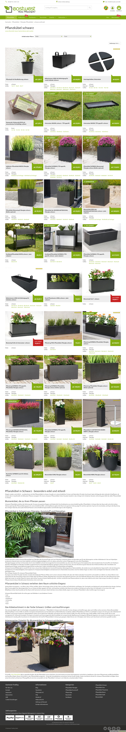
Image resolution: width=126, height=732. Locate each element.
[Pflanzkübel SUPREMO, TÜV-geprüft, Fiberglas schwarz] (63, 413)
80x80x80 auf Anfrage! (108, 219)
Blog (37, 687)
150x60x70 (34, 439)
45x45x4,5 (59, 131)
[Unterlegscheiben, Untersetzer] (102, 62)
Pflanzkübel (10, 17)
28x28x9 (52, 305)
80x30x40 (14, 395)
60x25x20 (71, 87)
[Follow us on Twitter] (105, 729)
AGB (7, 697)
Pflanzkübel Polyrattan (102, 690)
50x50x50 (77, 175)
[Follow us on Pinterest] (118, 729)
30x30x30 (53, 175)
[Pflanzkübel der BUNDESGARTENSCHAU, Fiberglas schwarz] (63, 193)
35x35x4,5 (53, 131)
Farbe (36, 36)
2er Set (13, 130)
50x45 (95, 483)
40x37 (90, 483)
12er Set (100, 87)
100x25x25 (72, 89)
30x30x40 (59, 175)
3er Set (18, 130)
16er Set (106, 87)
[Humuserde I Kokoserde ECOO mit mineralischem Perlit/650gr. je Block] (24, 106)
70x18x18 (59, 87)
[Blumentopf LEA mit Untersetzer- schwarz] (24, 325)
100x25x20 (66, 89)
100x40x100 (21, 483)
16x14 (13, 86)
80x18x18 (65, 87)
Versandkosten (122, 731)
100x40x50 (21, 395)
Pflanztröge (69, 692)
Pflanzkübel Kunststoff (72, 690)
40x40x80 (65, 439)
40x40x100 (72, 439)
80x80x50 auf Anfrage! (17, 175)
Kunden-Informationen (42, 704)
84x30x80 (14, 483)
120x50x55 (27, 395)
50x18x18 (53, 261)
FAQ (37, 694)
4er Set (91, 87)
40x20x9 (58, 305)
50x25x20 (104, 261)
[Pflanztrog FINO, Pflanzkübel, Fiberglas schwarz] (63, 325)
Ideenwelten (116, 16)
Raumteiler (43, 17)
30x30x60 (53, 439)
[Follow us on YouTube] (113, 729)
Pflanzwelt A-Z (40, 692)
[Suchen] (90, 8)
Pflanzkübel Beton (101, 692)
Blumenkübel (99, 697)
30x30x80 (59, 439)
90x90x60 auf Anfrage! (30, 175)
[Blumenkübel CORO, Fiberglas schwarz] (63, 457)
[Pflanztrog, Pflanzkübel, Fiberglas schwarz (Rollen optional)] (102, 369)
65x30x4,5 (92, 131)
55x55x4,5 (66, 131)
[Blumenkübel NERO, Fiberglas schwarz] (102, 457)
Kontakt (8, 690)
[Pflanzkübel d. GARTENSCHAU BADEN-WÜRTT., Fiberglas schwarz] (102, 413)
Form (65, 36)
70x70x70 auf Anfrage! (95, 219)
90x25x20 (59, 89)
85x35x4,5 (98, 131)
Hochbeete (32, 17)
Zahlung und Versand (41, 702)
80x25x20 (53, 89)
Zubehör (52, 17)
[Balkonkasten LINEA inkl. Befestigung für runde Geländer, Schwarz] (63, 62)
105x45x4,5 (105, 131)
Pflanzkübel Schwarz (101, 685)
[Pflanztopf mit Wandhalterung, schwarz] (24, 62)
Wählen (114, 43)
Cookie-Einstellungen (11, 699)
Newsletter (39, 690)
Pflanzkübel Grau (100, 687)
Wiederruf (38, 697)
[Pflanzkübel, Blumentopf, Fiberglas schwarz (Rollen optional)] (24, 193)
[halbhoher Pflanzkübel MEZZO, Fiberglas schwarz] (24, 149)
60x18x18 (53, 87)
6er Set (27, 130)
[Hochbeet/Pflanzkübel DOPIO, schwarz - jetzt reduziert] (24, 237)
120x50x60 (66, 395)
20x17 (21, 86)
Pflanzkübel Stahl (100, 694)
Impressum (8, 692)
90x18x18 (104, 351)
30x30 (52, 483)
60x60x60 (53, 177)
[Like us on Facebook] (109, 729)
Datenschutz (9, 694)
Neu (107, 17)
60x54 (99, 483)
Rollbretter (22, 16)
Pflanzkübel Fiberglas (71, 687)
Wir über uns (9, 687)
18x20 (17, 86)
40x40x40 (65, 175)
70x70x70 (59, 177)
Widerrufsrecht (40, 699)
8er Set (96, 87)
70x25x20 (77, 87)
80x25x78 (14, 261)
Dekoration (62, 17)
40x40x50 (71, 175)
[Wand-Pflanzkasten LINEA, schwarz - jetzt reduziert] (63, 281)
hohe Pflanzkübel (15, 674)
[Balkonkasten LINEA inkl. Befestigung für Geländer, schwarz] (24, 281)
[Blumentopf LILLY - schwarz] (102, 281)
